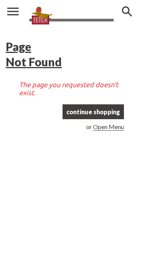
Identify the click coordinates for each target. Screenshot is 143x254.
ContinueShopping (93, 111)
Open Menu (108, 126)
